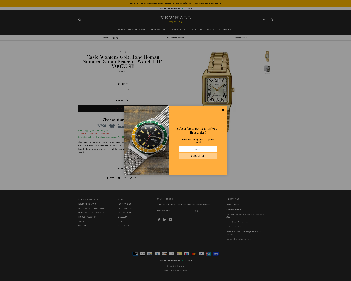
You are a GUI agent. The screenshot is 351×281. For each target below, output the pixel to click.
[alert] (175, 140)
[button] (198, 156)
